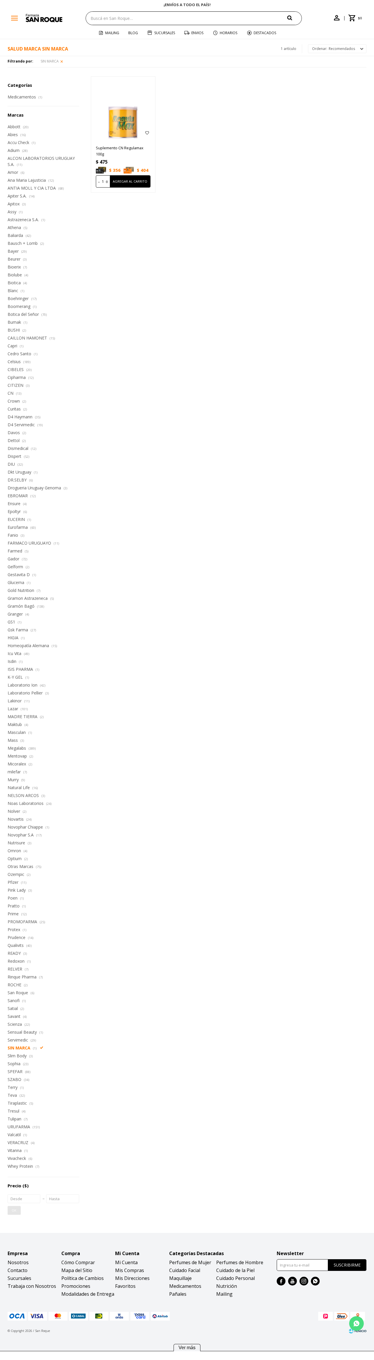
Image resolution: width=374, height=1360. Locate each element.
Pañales (177, 1294)
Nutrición (226, 1286)
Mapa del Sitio (76, 1270)
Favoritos (125, 1286)
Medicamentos (185, 1286)
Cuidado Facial (184, 1270)
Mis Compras (129, 1270)
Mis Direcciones (132, 1278)
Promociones (75, 1286)
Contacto (17, 1270)
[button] (294, 18)
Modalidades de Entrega (87, 1294)
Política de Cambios (82, 1278)
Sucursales (164, 32)
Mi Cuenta (126, 1262)
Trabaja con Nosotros (32, 1286)
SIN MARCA (50, 61)
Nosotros (18, 1262)
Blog (133, 32)
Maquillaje (180, 1278)
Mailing (112, 32)
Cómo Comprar (78, 1262)
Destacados (265, 32)
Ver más (187, 1347)
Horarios (228, 32)
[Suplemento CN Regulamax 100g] (123, 109)
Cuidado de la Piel (235, 1270)
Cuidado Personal (235, 1278)
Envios (197, 32)
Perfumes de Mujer (190, 1262)
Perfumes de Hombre (239, 1262)
